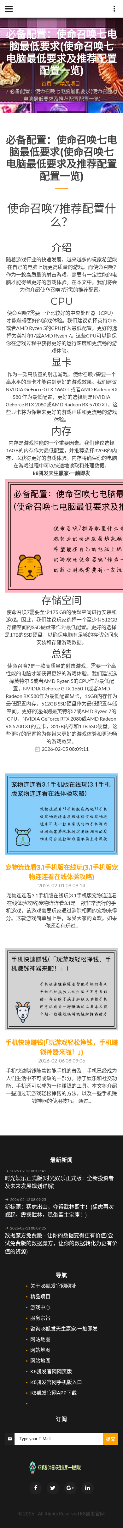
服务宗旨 (40, 1318)
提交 (110, 1439)
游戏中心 (40, 1307)
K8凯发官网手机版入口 (56, 1382)
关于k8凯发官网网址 (53, 1286)
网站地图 (40, 1339)
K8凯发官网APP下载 (53, 1393)
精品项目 (70, 83)
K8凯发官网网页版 (51, 1371)
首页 (46, 83)
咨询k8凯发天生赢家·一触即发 (63, 1328)
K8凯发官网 (92, 1513)
